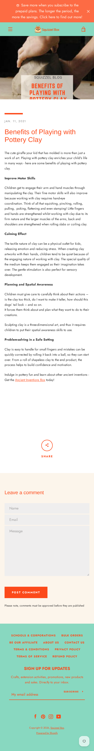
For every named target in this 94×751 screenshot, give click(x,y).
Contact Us (75, 642)
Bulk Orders (72, 635)
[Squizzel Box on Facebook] (35, 716)
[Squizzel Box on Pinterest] (43, 716)
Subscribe (71, 691)
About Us (51, 642)
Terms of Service (32, 656)
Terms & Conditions (31, 649)
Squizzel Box (57, 728)
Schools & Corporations (33, 635)
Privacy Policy (68, 649)
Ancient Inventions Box (30, 380)
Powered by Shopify (47, 733)
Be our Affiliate (23, 642)
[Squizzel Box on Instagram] (51, 716)
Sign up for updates (47, 668)
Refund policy (64, 656)
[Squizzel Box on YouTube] (58, 716)
